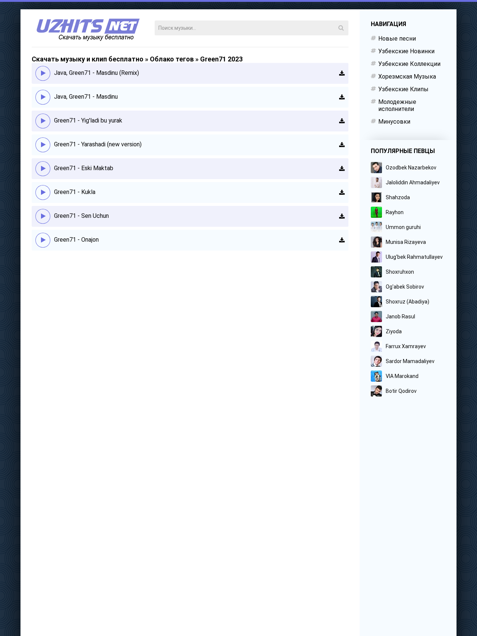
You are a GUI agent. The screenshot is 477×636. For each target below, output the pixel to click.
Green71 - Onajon (76, 239)
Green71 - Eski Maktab (83, 168)
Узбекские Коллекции (409, 63)
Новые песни (397, 38)
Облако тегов (172, 59)
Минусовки (394, 121)
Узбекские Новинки (406, 51)
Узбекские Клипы (403, 89)
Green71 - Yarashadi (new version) (98, 144)
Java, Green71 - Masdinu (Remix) (96, 72)
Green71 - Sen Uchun (81, 215)
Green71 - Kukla (74, 191)
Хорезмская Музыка (407, 76)
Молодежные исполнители (397, 105)
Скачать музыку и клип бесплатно (87, 59)
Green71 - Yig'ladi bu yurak (88, 120)
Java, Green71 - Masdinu (86, 96)
